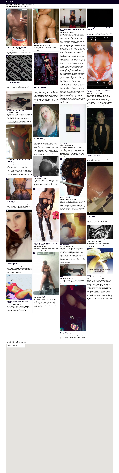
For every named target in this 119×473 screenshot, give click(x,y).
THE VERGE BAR (9, 1)
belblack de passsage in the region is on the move (99, 90)
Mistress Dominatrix (40, 87)
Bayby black (64, 332)
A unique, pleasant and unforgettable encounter (18, 160)
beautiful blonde (65, 244)
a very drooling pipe (40, 296)
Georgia (23, 4)
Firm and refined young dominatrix (97, 240)
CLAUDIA (90, 275)
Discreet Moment (65, 197)
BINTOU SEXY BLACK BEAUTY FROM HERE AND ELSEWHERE (45, 244)
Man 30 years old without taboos (17, 47)
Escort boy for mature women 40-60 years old (98, 28)
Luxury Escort (38, 176)
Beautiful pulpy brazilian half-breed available (17, 301)
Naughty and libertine (93, 155)
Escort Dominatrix (12, 263)
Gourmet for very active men (16, 110)
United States (17, 4)
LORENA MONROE (39, 138)
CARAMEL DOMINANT (14, 82)
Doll (61, 276)
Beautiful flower (65, 144)
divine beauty (11, 201)
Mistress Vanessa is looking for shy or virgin (72, 29)
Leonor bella (91, 216)
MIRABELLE (37, 44)
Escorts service (9, 4)
